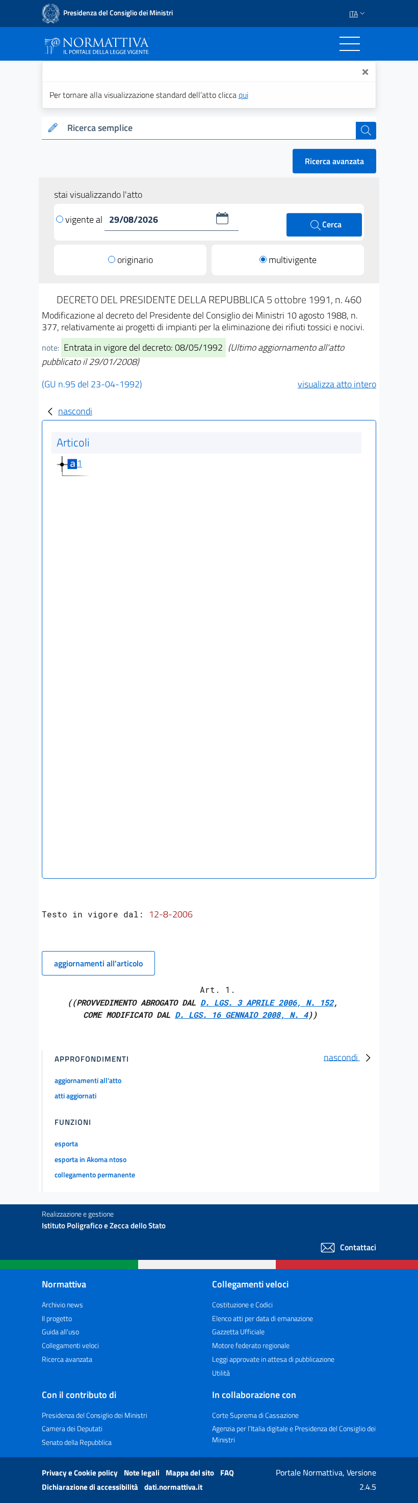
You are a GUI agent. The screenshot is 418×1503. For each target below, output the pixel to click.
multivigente (293, 260)
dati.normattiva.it (173, 1487)
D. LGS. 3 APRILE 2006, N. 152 (266, 1002)
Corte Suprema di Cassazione (255, 1415)
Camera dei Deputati (72, 1428)
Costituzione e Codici (242, 1304)
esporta (66, 1143)
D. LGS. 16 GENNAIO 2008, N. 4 (241, 1014)
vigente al (84, 219)
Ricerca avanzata (334, 161)
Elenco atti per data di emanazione (262, 1318)
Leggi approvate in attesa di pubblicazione (273, 1359)
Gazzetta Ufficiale (238, 1331)
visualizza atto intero (337, 384)
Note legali (142, 1473)
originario (135, 260)
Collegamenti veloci (70, 1345)
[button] (222, 218)
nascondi (75, 411)
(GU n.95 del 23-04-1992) (92, 384)
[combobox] (209, 128)
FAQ (227, 1473)
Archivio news (62, 1304)
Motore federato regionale (251, 1345)
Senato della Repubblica (77, 1442)
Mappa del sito (191, 1473)
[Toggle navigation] (349, 44)
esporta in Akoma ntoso (90, 1159)
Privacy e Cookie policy (80, 1473)
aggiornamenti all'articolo (98, 963)
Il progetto (57, 1318)
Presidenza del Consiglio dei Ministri (94, 1415)
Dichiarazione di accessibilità (91, 1487)
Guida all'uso (60, 1331)
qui (243, 95)
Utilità (221, 1372)
